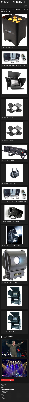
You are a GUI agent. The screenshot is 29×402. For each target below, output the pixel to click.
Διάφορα (3, 387)
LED (2, 394)
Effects (2, 385)
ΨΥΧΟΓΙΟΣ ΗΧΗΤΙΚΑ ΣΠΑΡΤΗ (15, 2)
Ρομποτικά (3, 392)
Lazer (2, 395)
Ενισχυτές (3, 384)
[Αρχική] (2, 2)
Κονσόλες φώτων (5, 391)
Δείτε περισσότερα (7, 380)
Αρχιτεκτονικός (4, 397)
